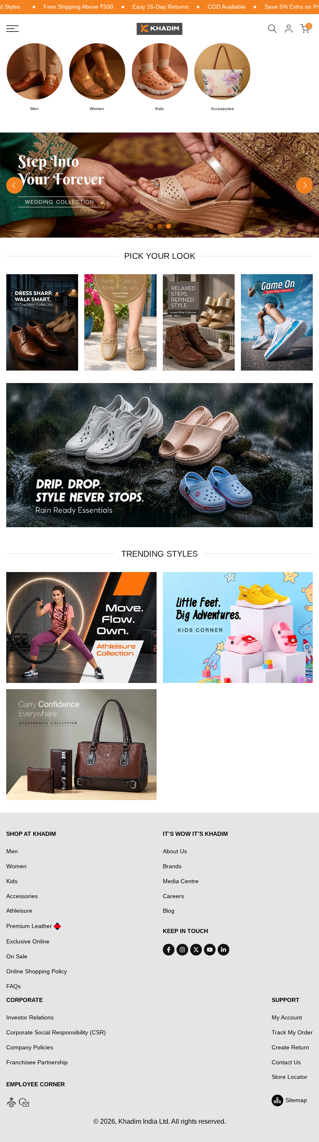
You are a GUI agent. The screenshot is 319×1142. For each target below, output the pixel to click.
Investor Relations (30, 1017)
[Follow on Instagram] (182, 949)
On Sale (16, 956)
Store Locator (289, 1076)
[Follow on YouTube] (210, 949)
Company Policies (29, 1047)
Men (12, 851)
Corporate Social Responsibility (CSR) (56, 1032)
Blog (168, 910)
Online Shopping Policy (36, 971)
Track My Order (292, 1032)
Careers (173, 896)
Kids (11, 881)
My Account (287, 1017)
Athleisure (19, 910)
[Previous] (14, 185)
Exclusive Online (27, 941)
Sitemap (296, 1100)
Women (16, 866)
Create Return (290, 1047)
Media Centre (181, 881)
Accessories (22, 896)
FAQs (13, 986)
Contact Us (286, 1062)
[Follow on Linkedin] (223, 949)
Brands (172, 866)
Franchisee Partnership (37, 1062)
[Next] (304, 185)
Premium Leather (29, 926)
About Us (175, 851)
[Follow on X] (196, 949)
